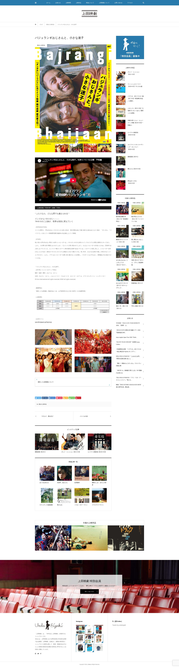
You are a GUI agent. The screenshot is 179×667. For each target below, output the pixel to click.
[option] (53, 538)
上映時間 (68, 3)
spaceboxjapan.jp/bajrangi (43, 322)
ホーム (48, 3)
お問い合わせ (118, 3)
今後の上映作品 (89, 523)
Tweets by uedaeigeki (119, 625)
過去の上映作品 (43, 404)
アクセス (130, 3)
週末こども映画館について (46, 382)
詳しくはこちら (89, 591)
